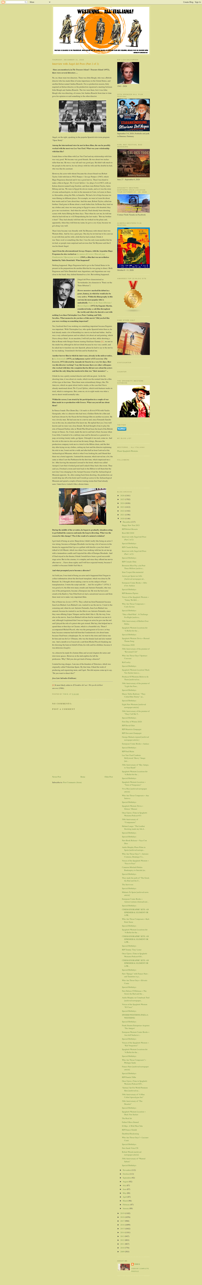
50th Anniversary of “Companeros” (130, 821)
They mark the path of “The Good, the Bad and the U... (135, 879)
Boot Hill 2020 (128, 533)
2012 (122, 1240)
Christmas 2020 (128, 645)
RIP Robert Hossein (130, 529)
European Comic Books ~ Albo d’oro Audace (134, 584)
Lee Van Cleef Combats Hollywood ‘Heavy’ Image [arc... (133, 758)
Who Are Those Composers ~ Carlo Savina (133, 605)
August (126, 1181)
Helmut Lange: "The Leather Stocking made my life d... (133, 827)
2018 (122, 1217)
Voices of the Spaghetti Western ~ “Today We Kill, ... (135, 598)
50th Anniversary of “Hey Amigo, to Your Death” (135, 766)
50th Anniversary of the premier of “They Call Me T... (136, 712)
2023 (122, 507)
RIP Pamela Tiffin (129, 1077)
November (127, 1170)
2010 (122, 1247)
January (126, 1208)
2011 (122, 1244)
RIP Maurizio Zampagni (131, 729)
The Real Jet (127, 1118)
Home (82, 776)
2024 (122, 503)
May (125, 1193)
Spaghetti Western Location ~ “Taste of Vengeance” (134, 783)
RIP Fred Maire (128, 751)
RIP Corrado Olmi (129, 561)
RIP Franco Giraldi (129, 1129)
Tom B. (137, 1264)
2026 (122, 495)
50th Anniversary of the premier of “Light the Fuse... (136, 685)
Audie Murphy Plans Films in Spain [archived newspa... (134, 848)
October (126, 1174)
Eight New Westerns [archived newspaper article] (134, 706)
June (125, 1189)
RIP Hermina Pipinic (130, 593)
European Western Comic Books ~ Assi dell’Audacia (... (135, 1033)
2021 (122, 514)
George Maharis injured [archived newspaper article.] (135, 738)
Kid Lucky (126, 662)
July (125, 1185)
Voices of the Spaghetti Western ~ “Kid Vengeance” (135, 1044)
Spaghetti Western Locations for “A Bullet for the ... (134, 629)
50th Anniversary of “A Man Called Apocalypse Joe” (133, 1096)
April (125, 1197)
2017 (122, 1221)
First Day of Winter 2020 (132, 721)
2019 (122, 1213)
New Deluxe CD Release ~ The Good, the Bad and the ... (134, 992)
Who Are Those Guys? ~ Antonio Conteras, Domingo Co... (135, 855)
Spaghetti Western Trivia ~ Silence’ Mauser (132, 807)
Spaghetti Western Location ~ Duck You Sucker (134, 1113)
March (125, 1200)
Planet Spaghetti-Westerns (127, 451)
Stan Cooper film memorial (132, 572)
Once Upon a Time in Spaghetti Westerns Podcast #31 (134, 814)
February (126, 1204)
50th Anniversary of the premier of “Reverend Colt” (136, 650)
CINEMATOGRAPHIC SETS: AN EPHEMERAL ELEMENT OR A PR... (135, 912)
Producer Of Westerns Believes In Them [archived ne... (135, 678)
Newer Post (56, 776)
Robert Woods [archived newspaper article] (131, 1153)
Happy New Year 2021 (131, 525)
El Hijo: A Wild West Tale (132, 1126)
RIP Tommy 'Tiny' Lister (131, 949)
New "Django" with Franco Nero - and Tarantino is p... (135, 975)
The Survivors (127, 884)
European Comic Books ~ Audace (135, 743)
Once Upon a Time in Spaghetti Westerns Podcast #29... (134, 1082)
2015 (122, 1228)
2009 (122, 1251)
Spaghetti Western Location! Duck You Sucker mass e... (136, 671)
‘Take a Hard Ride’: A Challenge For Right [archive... (135, 616)
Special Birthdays (129, 543)
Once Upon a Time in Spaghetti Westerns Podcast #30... (134, 955)
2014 (122, 1232)
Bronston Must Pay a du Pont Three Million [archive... (133, 567)
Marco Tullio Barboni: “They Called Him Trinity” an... (134, 695)
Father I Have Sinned (130, 1122)
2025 (122, 499)
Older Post (109, 776)
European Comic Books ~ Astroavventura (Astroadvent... (135, 900)
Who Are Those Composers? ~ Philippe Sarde (134, 1061)
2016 (122, 1224)
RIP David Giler (128, 725)
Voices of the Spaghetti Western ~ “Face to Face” (135, 862)
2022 (122, 510)
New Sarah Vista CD (130, 1148)
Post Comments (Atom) (72, 782)
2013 (122, 1236)
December (127, 522)
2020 (122, 518)
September (127, 1177)
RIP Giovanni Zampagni (132, 733)
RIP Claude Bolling (130, 547)
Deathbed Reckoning (130, 1133)
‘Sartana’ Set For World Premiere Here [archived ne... (135, 1089)
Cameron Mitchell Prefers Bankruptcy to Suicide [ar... (134, 869)
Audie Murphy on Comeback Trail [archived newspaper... (136, 999)
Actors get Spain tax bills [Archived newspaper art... (133, 577)
